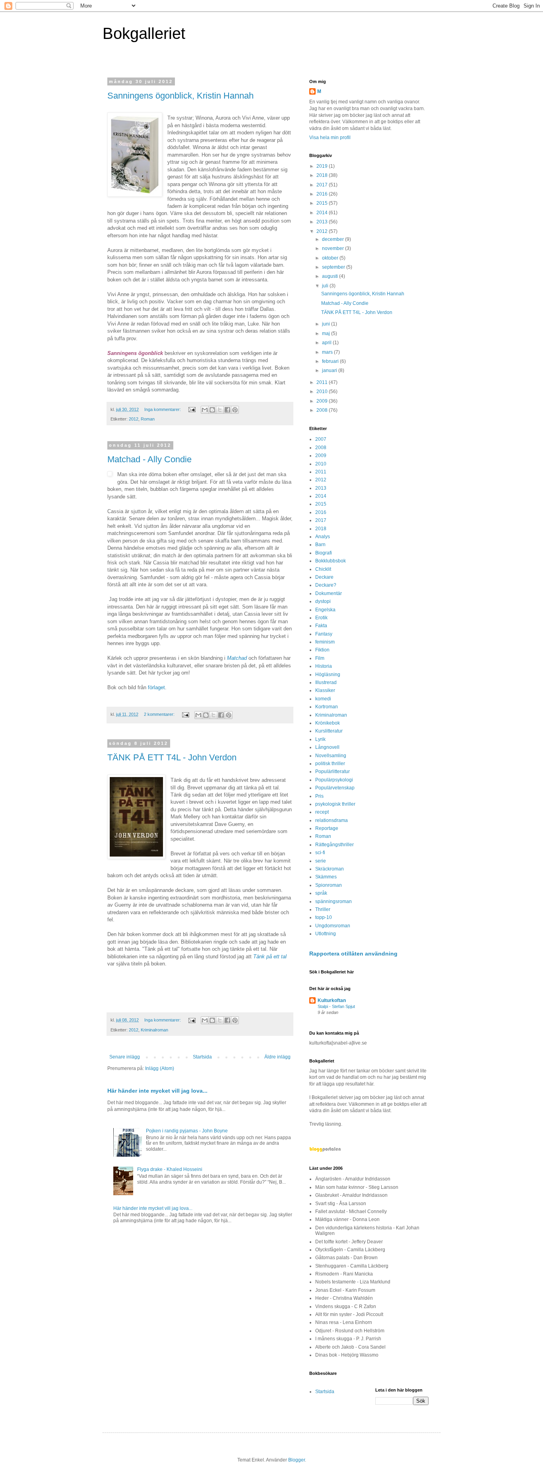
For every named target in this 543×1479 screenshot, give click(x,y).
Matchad (237, 658)
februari (331, 361)
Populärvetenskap (335, 788)
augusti (330, 276)
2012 (133, 419)
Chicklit (323, 569)
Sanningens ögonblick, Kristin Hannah (180, 96)
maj (326, 333)
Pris (319, 796)
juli (326, 286)
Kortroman (326, 706)
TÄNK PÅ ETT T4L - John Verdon (172, 757)
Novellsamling (330, 755)
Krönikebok (327, 723)
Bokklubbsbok (330, 561)
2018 (322, 175)
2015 (322, 203)
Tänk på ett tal (270, 957)
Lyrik (320, 739)
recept (322, 812)
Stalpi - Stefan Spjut (336, 1006)
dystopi (323, 601)
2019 (322, 166)
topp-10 (323, 917)
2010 (322, 391)
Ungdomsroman (332, 925)
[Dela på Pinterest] (235, 410)
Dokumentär (328, 593)
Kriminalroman (154, 1029)
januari (330, 370)
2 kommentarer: (160, 714)
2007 (320, 439)
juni (326, 324)
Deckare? (325, 585)
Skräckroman (329, 869)
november (333, 248)
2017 (322, 185)
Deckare (324, 577)
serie (320, 861)
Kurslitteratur (329, 731)
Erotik (321, 617)
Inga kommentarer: (163, 409)
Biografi (323, 553)
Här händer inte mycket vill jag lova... (157, 1090)
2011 (322, 382)
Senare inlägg (124, 1057)
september (334, 267)
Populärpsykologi (334, 780)
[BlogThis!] (212, 410)
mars (328, 352)
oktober (330, 258)
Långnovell (327, 747)
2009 (322, 401)
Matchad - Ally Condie (149, 459)
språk (321, 893)
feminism (325, 642)
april (327, 342)
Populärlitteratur (332, 771)
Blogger (296, 1460)
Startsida (202, 1057)
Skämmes (326, 877)
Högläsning (327, 674)
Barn (320, 544)
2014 (322, 212)
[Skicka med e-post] (205, 410)
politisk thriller (330, 763)
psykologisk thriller (335, 804)
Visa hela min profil (330, 137)
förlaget (156, 687)
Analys (322, 536)
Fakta (321, 625)
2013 (322, 222)
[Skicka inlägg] (191, 409)
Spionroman (328, 885)
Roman (148, 419)
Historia (323, 666)
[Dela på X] (220, 410)
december (333, 239)
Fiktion (322, 650)
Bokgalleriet (144, 33)
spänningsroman (333, 901)
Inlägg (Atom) (159, 1068)
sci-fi (320, 852)
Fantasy (323, 634)
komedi (323, 699)
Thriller (322, 909)
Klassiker (325, 690)
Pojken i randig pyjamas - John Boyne (187, 1131)
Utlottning (325, 933)
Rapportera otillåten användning (353, 953)
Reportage (326, 828)
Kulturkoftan (332, 1000)
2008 (322, 410)
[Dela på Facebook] (227, 410)
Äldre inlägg (277, 1057)
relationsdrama (331, 820)
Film (319, 658)
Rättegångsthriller (334, 844)
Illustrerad (326, 682)
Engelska (325, 610)
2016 (322, 194)
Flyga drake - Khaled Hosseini (169, 1169)
